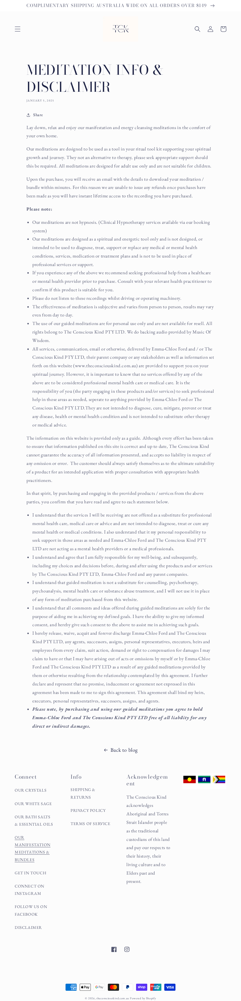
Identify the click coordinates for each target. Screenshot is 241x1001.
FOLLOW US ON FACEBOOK (31, 910)
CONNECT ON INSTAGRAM (29, 889)
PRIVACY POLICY (88, 810)
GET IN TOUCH (30, 872)
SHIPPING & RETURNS (83, 793)
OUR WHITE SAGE (33, 803)
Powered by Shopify (143, 998)
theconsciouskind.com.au (112, 998)
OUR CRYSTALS (30, 790)
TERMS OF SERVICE (91, 823)
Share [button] (38, 114)
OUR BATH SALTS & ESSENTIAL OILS (34, 820)
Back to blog (124, 749)
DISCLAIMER (28, 927)
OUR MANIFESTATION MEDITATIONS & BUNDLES (33, 848)
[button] (17, 29)
